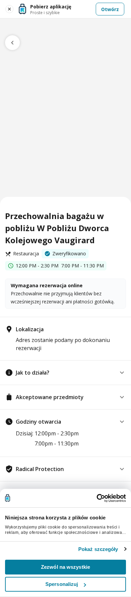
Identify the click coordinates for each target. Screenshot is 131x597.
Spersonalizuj (61, 584)
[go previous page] (12, 42)
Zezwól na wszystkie (65, 567)
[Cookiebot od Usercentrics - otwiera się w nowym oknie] (96, 498)
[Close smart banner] (9, 9)
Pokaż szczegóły (98, 549)
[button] (65, 373)
